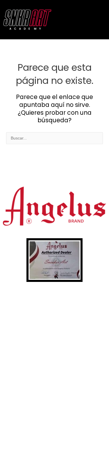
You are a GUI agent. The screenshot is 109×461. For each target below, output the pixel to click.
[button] (98, 19)
